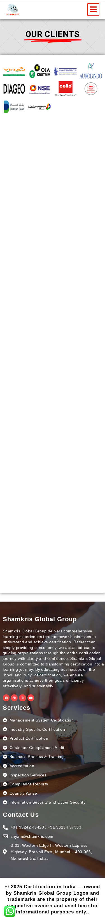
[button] (93, 9)
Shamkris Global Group (40, 619)
